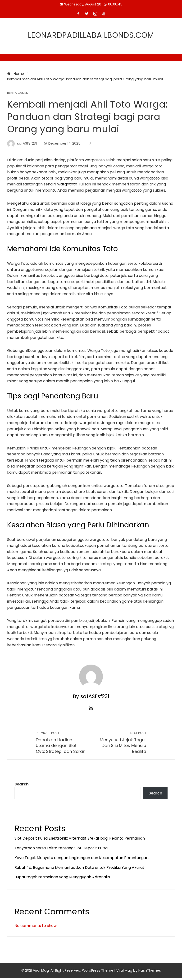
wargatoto (67, 184)
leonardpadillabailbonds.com (91, 35)
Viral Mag (124, 970)
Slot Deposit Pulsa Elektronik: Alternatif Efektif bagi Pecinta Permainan (79, 838)
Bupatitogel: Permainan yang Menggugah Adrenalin (62, 877)
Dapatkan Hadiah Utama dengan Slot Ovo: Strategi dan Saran (61, 742)
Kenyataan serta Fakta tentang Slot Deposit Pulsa (61, 848)
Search (21, 784)
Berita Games (17, 92)
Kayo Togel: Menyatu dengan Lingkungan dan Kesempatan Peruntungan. (81, 857)
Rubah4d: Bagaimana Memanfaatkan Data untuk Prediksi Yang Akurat (79, 867)
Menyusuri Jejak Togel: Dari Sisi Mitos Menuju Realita (123, 742)
